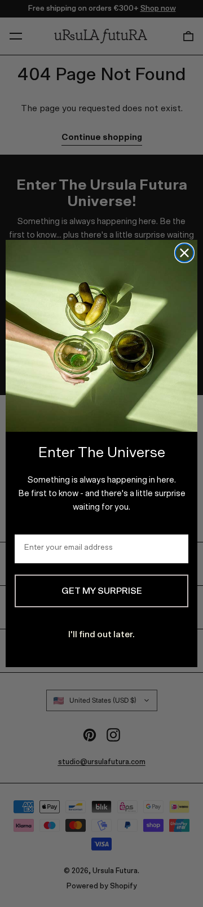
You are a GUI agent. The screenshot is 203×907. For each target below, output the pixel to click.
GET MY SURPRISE (101, 590)
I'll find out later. (101, 634)
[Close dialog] (184, 253)
